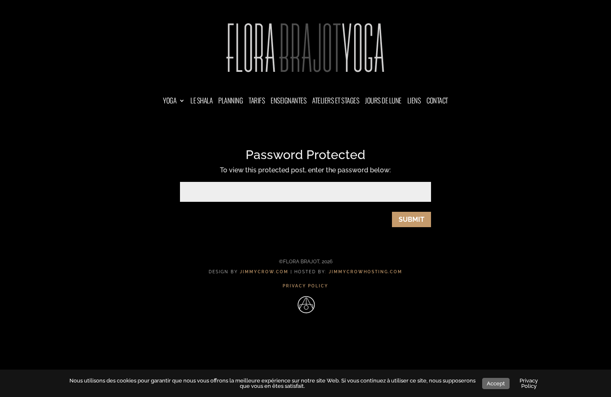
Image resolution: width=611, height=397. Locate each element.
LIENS (414, 101)
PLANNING (230, 101)
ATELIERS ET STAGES (335, 101)
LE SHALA (201, 101)
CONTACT (437, 101)
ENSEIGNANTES (288, 101)
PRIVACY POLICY (305, 286)
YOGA (169, 101)
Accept (496, 383)
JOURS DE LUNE (383, 101)
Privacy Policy (529, 383)
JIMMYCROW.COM (264, 272)
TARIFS (257, 101)
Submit (411, 219)
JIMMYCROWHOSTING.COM (365, 272)
